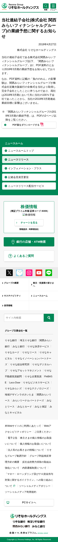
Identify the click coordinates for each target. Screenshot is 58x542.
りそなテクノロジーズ (37, 388)
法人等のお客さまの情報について (26, 449)
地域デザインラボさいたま (19, 394)
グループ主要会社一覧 (16, 330)
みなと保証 (41, 406)
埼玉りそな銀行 (28, 340)
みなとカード (24, 406)
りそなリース (29, 352)
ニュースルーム (40, 296)
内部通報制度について (34, 467)
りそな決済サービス (38, 346)
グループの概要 (11, 283)
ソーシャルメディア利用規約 (20, 492)
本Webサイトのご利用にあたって (23, 425)
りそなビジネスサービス (36, 382)
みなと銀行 (19, 346)
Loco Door (14, 382)
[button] (46, 10)
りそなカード (12, 352)
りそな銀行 (11, 340)
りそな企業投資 (33, 376)
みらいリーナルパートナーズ (28, 400)
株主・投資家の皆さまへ (43, 284)
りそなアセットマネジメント (26, 370)
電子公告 (12, 437)
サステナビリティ (12, 296)
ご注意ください (42, 431)
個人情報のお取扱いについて (35, 443)
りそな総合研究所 (19, 364)
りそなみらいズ (13, 388)
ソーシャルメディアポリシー (34, 486)
